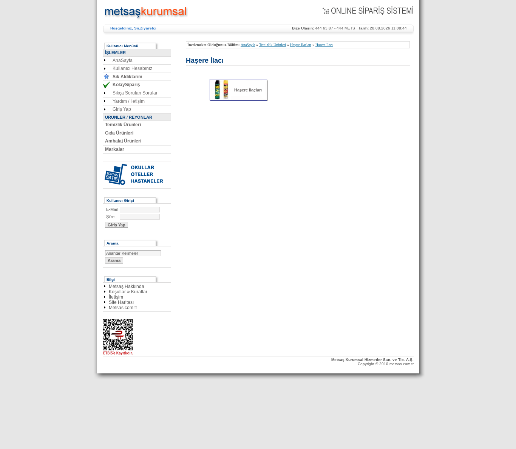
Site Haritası (121, 302)
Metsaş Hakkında (126, 286)
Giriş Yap (122, 109)
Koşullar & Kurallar (128, 291)
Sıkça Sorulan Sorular (135, 93)
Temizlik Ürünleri (272, 45)
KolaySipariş (126, 84)
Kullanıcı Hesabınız (132, 68)
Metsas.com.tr (123, 307)
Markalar (114, 149)
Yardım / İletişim (129, 101)
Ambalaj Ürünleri (123, 141)
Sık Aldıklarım (127, 76)
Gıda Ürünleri (119, 133)
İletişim (116, 297)
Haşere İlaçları (300, 45)
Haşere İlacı (324, 45)
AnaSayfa (248, 45)
